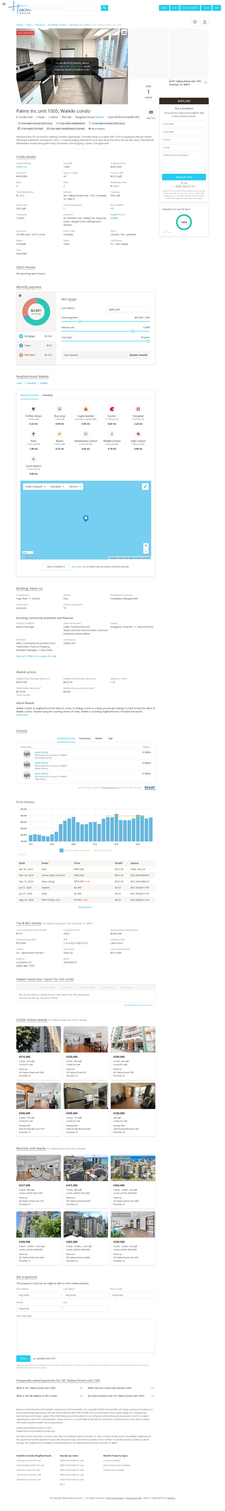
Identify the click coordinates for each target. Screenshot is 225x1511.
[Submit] (104, 8)
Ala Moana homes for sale (29, 1460)
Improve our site (133, 1498)
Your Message (24, 1315)
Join (217, 7)
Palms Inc (21, 166)
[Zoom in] (146, 545)
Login (206, 7)
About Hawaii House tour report (139, 1005)
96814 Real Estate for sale (72, 1474)
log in (57, 66)
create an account (73, 66)
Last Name (69, 1288)
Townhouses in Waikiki (113, 1470)
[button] (35, 486)
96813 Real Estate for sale (72, 1470)
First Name (22, 1288)
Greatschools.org (110, 787)
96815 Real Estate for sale (72, 1465)
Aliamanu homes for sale (28, 1470)
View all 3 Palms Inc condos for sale (36, 656)
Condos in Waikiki (111, 1460)
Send (23, 1358)
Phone (19, 1302)
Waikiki (99, 117)
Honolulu (31, 383)
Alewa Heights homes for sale (30, 1465)
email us (171, 1498)
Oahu (19, 383)
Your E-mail (116, 1288)
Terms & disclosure (115, 1498)
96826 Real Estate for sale (72, 1460)
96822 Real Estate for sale (72, 1479)
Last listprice (68, 308)
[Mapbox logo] (28, 557)
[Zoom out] (146, 551)
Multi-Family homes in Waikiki (116, 1465)
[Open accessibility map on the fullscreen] (145, 486)
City (65, 1302)
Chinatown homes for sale (29, 1474)
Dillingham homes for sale (29, 1479)
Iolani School (41, 752)
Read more (22, 714)
